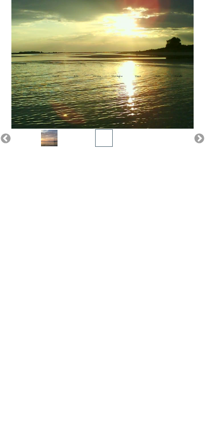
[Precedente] (5, 138)
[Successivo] (199, 138)
